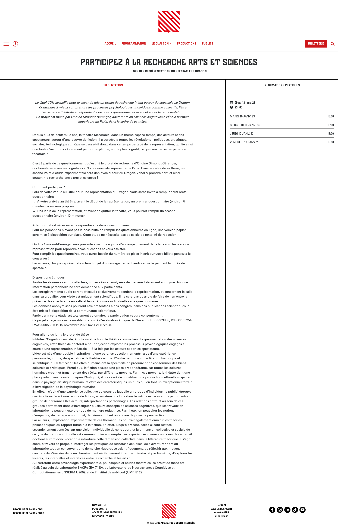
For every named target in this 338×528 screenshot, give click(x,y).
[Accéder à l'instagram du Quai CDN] (280, 510)
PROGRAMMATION (133, 43)
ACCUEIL (110, 43)
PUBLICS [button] (207, 43)
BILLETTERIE (316, 43)
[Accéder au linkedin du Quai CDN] (287, 510)
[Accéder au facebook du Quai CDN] (272, 510)
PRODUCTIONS (186, 43)
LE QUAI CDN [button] (160, 43)
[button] (6, 44)
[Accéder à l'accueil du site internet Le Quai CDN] (169, 19)
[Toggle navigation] (6, 44)
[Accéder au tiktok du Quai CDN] (295, 510)
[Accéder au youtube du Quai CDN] (302, 510)
